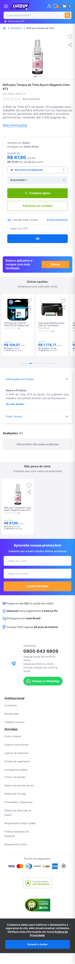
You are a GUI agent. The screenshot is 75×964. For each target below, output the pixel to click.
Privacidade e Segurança (18, 802)
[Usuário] (49, 6)
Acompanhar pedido (16, 769)
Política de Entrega (15, 793)
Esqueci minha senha (17, 744)
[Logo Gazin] (19, 7)
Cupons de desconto (16, 753)
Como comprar (13, 736)
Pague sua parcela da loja (19, 785)
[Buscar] (67, 15)
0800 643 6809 (40, 651)
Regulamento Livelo (16, 844)
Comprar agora (39, 193)
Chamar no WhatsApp (46, 681)
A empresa (11, 705)
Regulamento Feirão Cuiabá (20, 823)
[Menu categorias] (6, 6)
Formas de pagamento (17, 761)
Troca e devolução (15, 777)
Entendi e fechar (37, 944)
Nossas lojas (12, 713)
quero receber (38, 586)
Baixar (55, 264)
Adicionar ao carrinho (38, 205)
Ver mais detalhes (15, 404)
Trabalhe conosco (15, 722)
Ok (38, 238)
